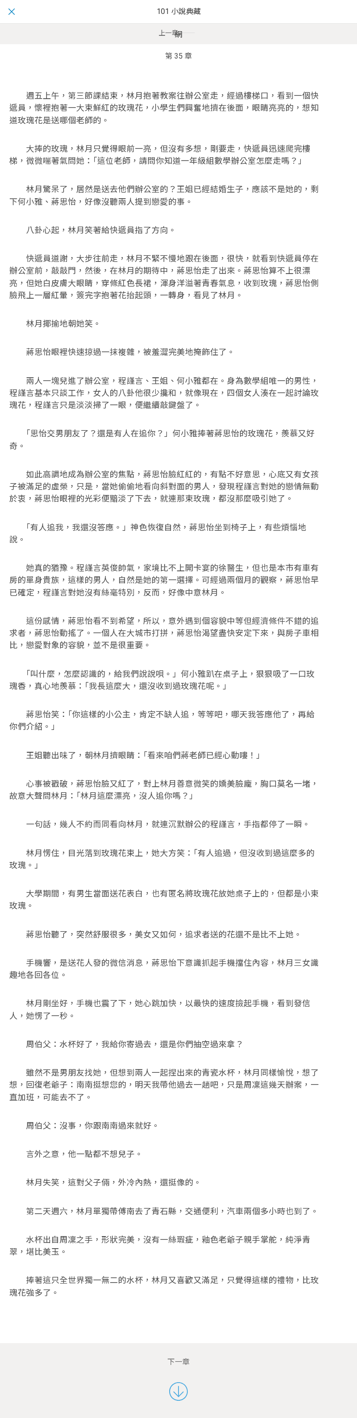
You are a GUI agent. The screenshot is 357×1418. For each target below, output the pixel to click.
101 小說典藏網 (179, 23)
